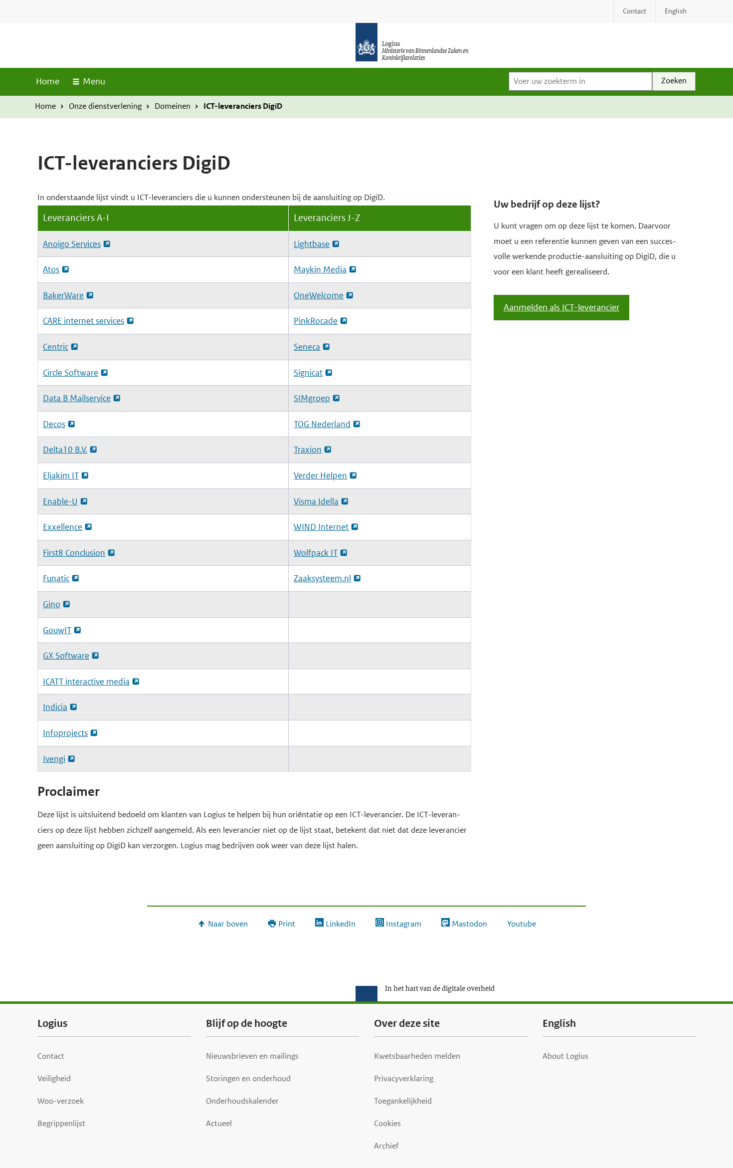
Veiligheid (54, 1078)
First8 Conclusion (74, 552)
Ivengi (54, 758)
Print (286, 924)
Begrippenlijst (61, 1123)
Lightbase (312, 243)
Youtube (521, 924)
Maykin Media (320, 269)
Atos (51, 269)
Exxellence (62, 526)
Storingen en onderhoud (248, 1078)
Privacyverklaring (403, 1078)
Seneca (307, 346)
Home (47, 81)
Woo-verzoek (60, 1101)
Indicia (55, 706)
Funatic (56, 578)
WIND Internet (321, 526)
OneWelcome (319, 295)
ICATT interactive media (86, 681)
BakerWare (63, 295)
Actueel (219, 1123)
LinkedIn (341, 924)
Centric (55, 346)
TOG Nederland (322, 424)
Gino (51, 604)
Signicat (308, 372)
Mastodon (469, 924)
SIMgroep (312, 398)
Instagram (403, 924)
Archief (386, 1146)
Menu (94, 81)
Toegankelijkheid (403, 1101)
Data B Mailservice (77, 398)
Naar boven (228, 924)
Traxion (308, 449)
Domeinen (172, 106)
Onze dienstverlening (105, 106)
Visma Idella (316, 501)
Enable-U (60, 501)
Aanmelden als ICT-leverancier (561, 307)
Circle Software (70, 372)
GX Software (66, 655)
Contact (50, 1056)
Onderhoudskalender (242, 1101)
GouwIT (57, 630)
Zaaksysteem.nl (322, 578)
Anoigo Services (72, 243)
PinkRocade (316, 320)
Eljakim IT (61, 475)
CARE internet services (83, 320)
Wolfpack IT (316, 552)
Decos (54, 424)
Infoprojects (65, 732)
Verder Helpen (320, 475)
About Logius (565, 1056)
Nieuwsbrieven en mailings (252, 1056)
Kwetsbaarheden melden (417, 1056)
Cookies (387, 1123)
